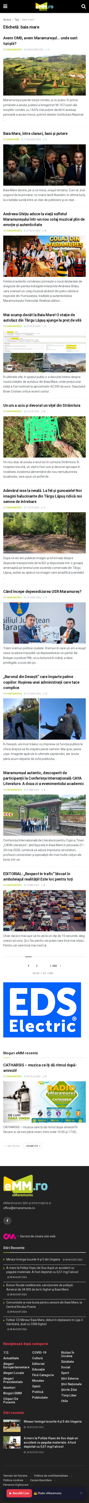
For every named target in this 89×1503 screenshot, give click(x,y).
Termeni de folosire (15, 1475)
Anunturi (9, 1387)
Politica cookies (13, 1480)
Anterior (13, 1146)
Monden (38, 1380)
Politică (37, 1392)
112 (5, 1352)
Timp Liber (69, 1395)
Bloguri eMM (12, 1393)
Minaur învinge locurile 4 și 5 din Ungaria (33, 1259)
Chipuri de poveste (10, 1400)
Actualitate (11, 1358)
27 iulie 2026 (33, 231)
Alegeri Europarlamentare (16, 1365)
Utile (64, 1401)
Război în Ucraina (67, 1354)
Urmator (32, 1146)
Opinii (36, 1386)
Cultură (37, 1358)
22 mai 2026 (32, 790)
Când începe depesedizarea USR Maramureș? (42, 591)
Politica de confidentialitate (51, 1475)
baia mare (28, 19)
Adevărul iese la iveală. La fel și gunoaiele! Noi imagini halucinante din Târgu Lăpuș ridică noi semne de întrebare (42, 496)
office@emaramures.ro (19, 1208)
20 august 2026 (34, 49)
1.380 (53, 965)
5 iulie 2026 (32, 411)
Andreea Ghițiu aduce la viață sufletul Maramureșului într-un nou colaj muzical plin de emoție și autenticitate (44, 219)
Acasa (7, 19)
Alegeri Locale (13, 1373)
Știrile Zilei (69, 1389)
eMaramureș (14, 49)
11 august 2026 (32, 139)
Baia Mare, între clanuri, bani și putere (35, 133)
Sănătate (67, 1361)
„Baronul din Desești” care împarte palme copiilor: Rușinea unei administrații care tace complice (41, 682)
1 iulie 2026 (32, 507)
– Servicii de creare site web (36, 1236)
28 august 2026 (73, 1260)
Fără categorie (43, 1375)
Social (65, 1367)
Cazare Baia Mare (41, 1480)
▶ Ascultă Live (19, 1493)
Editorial (38, 1364)
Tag (16, 19)
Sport (65, 1373)
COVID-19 (39, 1352)
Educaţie (38, 1369)
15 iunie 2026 (33, 693)
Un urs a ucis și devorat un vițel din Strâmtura (41, 405)
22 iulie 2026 (33, 326)
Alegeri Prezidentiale (13, 1380)
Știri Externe (70, 1378)
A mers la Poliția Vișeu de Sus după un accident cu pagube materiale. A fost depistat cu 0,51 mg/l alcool (51, 1442)
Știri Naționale (71, 1384)
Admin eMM (12, 139)
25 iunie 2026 (33, 597)
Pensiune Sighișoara (16, 1484)
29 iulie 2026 (33, 1076)
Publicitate (40, 1397)
